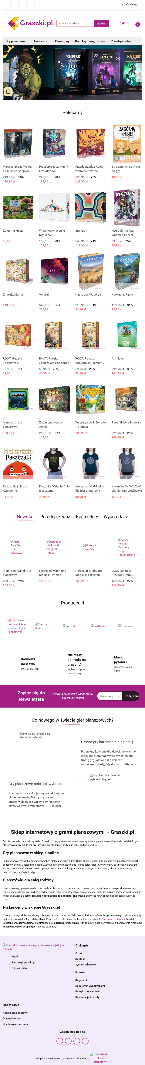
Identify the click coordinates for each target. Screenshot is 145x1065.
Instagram (119, 919)
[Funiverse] (100, 626)
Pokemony (62, 41)
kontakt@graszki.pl (23, 962)
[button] (81, 946)
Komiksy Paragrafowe (90, 41)
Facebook (107, 919)
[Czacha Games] (17, 626)
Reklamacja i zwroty (87, 997)
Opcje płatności (12, 1018)
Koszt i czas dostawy (15, 1012)
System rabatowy (85, 964)
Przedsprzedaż (121, 41)
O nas (78, 953)
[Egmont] (45, 626)
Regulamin (81, 980)
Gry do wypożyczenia (15, 1023)
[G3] (128, 626)
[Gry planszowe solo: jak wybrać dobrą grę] (107, 794)
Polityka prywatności (87, 991)
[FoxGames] (72, 626)
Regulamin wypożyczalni (90, 985)
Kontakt (80, 958)
